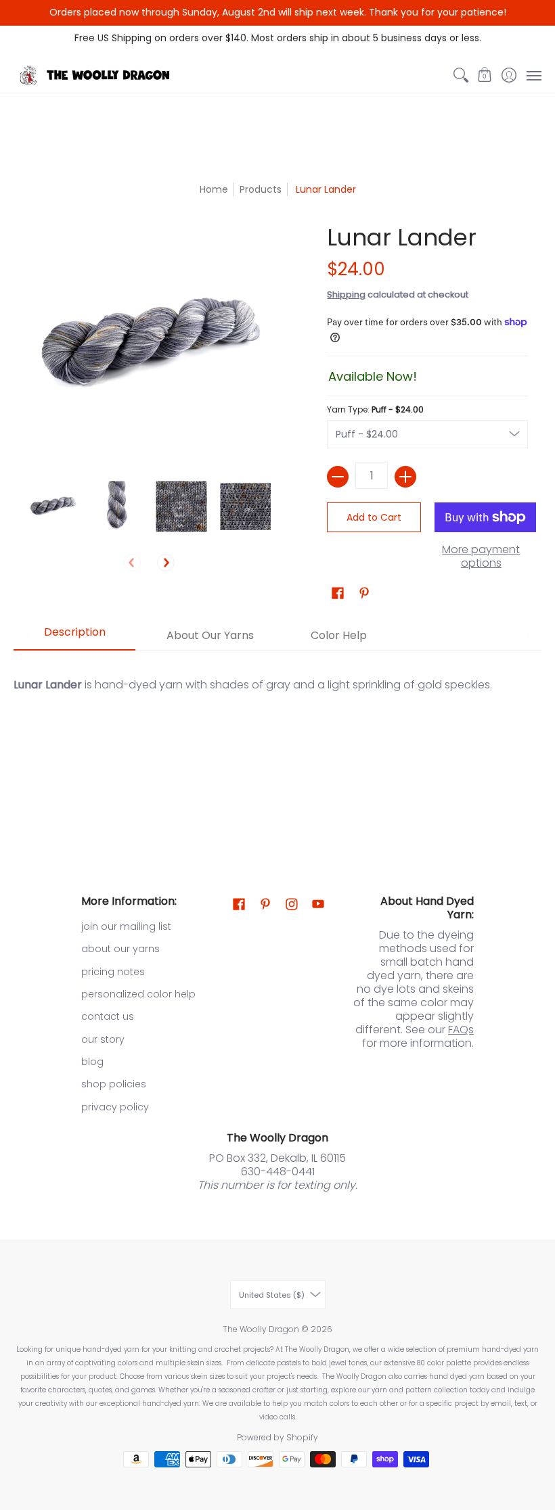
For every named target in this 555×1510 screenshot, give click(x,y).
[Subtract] (338, 477)
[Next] (165, 562)
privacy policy (115, 1107)
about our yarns (120, 948)
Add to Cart (374, 517)
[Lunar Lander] (52, 506)
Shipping (346, 294)
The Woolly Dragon (261, 1329)
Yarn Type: (375, 409)
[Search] (460, 75)
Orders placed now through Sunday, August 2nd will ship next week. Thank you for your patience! (277, 12)
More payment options (481, 556)
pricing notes (113, 971)
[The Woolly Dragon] (98, 75)
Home (214, 189)
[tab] (74, 636)
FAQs (461, 1029)
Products (261, 189)
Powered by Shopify (277, 1437)
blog (92, 1061)
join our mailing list (126, 926)
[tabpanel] (277, 732)
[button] (485, 75)
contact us (107, 1016)
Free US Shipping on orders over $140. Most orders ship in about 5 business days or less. (277, 38)
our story (103, 1039)
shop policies (113, 1084)
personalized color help (138, 994)
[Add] (405, 477)
